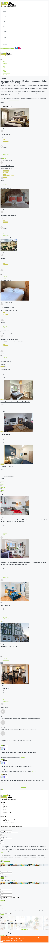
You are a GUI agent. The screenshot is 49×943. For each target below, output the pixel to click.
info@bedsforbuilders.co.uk (8, 822)
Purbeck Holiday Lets (7, 166)
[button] (2, 852)
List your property (6, 73)
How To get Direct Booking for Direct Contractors (16, 766)
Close (6, 935)
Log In (2, 877)
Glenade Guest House (8, 307)
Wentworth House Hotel (8, 215)
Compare (5, 152)
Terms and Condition (7, 812)
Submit (2, 914)
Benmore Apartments (7, 466)
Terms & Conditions (13, 898)
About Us (5, 806)
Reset (2, 861)
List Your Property (4, 48)
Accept (2, 941)
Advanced (3, 835)
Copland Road (5, 434)
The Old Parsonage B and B (9, 339)
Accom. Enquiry (11, 48)
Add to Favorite (6, 154)
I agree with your (9, 898)
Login (4, 37)
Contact (5, 31)
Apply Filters (6, 861)
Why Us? (5, 16)
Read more (23, 757)
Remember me (5, 874)
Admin (9, 754)
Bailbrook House (6, 134)
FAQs (4, 21)
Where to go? (3, 832)
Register (5, 44)
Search (2, 863)
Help (4, 807)
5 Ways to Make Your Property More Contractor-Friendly (19, 752)
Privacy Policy (6, 813)
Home (4, 11)
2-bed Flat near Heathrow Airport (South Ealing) (16, 402)
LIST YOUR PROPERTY (14, 100)
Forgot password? (4, 876)
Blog (4, 26)
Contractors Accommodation (8, 810)
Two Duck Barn (5, 369)
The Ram (3, 258)
